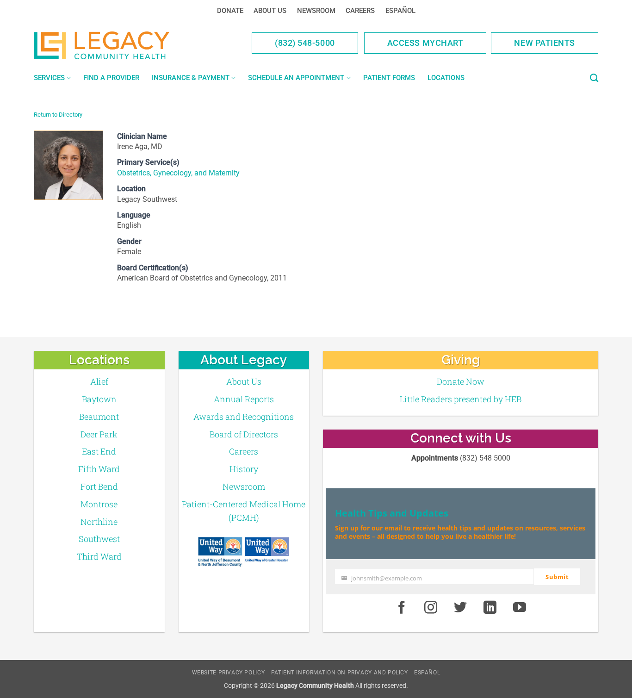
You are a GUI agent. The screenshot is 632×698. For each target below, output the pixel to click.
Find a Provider (111, 78)
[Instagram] (431, 607)
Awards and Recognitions (243, 416)
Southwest (99, 538)
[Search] (594, 78)
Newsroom (316, 10)
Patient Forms (389, 78)
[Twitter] (460, 607)
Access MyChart (425, 43)
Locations (446, 78)
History (243, 468)
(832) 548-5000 (305, 43)
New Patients (544, 43)
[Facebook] (401, 607)
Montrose (99, 504)
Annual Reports (244, 399)
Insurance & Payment (190, 78)
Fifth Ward (99, 468)
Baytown (99, 399)
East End (99, 451)
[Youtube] (519, 607)
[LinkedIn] (490, 607)
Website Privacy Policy (228, 672)
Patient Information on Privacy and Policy (339, 672)
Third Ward (99, 556)
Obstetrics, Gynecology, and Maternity (178, 172)
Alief (99, 381)
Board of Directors (244, 434)
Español (400, 10)
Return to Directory (58, 114)
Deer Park (99, 434)
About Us (270, 10)
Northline (99, 521)
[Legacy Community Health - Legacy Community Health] (116, 45)
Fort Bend (99, 486)
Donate (230, 10)
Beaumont (99, 416)
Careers (360, 10)
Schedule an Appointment (296, 78)
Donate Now (460, 381)
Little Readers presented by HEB (460, 399)
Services (49, 78)
